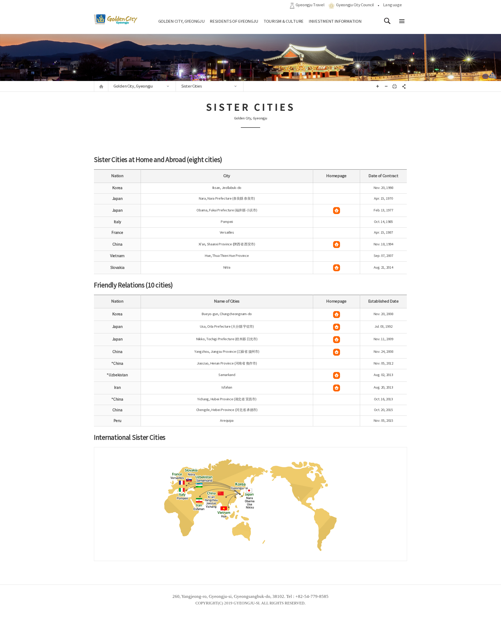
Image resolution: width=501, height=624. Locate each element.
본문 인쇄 (394, 86)
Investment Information (335, 21)
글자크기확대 (377, 86)
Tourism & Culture (283, 21)
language (392, 5)
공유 (403, 86)
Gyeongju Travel (310, 5)
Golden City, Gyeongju (181, 21)
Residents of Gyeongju (234, 21)
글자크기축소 (386, 86)
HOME (101, 86)
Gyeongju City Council (355, 5)
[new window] (336, 210)
